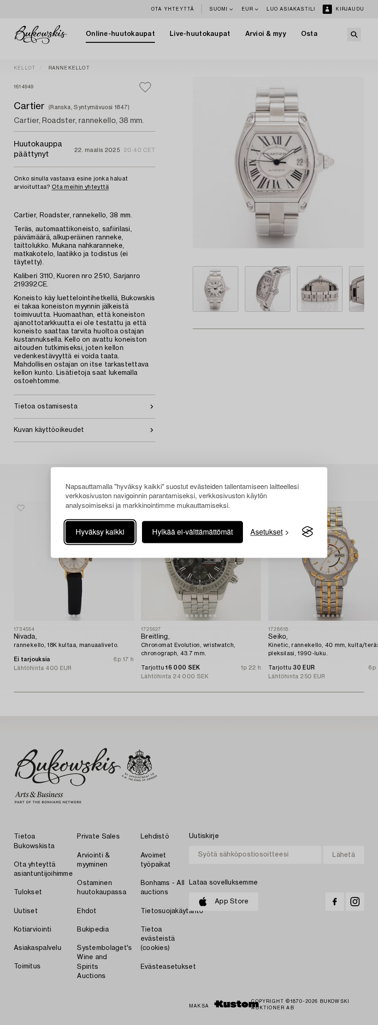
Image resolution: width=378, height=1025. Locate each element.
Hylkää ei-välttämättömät (192, 531)
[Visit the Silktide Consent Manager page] (307, 532)
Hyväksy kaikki (100, 531)
